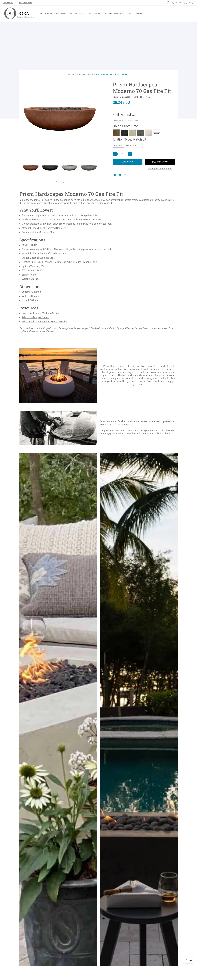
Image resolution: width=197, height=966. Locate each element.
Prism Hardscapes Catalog (36, 317)
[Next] (63, 182)
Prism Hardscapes (121, 97)
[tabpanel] (98, 262)
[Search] (168, 2)
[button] (176, 2)
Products (81, 74)
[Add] (130, 154)
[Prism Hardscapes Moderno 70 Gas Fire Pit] (30, 167)
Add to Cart (127, 161)
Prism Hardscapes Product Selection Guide (44, 321)
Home (71, 74)
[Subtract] (115, 154)
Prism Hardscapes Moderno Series (40, 313)
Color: (125, 126)
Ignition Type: (129, 139)
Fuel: (125, 115)
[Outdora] (19, 14)
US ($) (191, 2)
